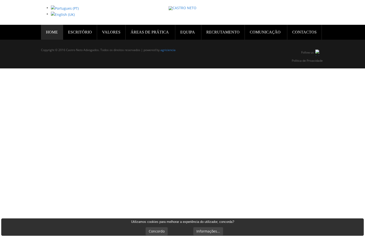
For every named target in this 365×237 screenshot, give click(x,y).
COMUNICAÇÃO (266, 32)
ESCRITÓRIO (80, 32)
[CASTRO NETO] (182, 8)
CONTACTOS (304, 32)
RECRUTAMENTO (223, 32)
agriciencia (168, 50)
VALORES (111, 32)
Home (52, 32)
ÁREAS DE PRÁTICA (150, 32)
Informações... (208, 231)
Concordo (157, 231)
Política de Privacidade (307, 60)
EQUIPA (188, 32)
